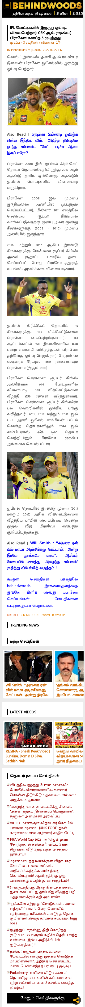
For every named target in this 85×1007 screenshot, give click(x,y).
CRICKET (12, 615)
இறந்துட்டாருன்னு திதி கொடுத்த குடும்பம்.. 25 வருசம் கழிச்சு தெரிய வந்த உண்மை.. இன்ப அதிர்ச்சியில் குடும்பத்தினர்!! (43, 937)
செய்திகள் (30, 42)
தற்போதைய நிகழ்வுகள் (33, 13)
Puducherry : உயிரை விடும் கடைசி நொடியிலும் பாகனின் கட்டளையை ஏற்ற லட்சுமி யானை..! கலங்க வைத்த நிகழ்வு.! (42, 980)
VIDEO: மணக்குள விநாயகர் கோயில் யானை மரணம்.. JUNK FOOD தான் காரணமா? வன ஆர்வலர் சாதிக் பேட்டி (42, 828)
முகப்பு (15, 42)
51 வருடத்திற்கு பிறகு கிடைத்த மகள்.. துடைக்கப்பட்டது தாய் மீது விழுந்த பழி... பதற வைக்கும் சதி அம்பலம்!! (43, 892)
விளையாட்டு (50, 42)
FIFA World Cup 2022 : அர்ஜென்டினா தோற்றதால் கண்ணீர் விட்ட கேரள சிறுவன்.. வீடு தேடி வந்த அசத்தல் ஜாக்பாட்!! (40, 847)
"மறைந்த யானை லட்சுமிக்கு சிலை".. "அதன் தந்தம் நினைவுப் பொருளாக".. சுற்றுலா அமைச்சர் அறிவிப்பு (42, 812)
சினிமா (62, 13)
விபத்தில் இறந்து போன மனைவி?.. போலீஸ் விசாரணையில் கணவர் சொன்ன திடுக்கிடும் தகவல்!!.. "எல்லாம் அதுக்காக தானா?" (43, 792)
